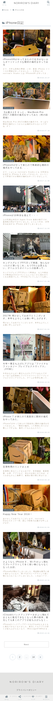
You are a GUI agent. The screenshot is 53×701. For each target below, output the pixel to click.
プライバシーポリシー (26, 690)
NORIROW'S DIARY (26, 3)
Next (26, 644)
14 (33, 657)
